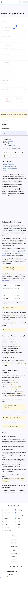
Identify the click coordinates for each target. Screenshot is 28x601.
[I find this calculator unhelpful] (8, 152)
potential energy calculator (15, 251)
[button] (14, 115)
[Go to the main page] (7, 2)
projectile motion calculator (14, 230)
